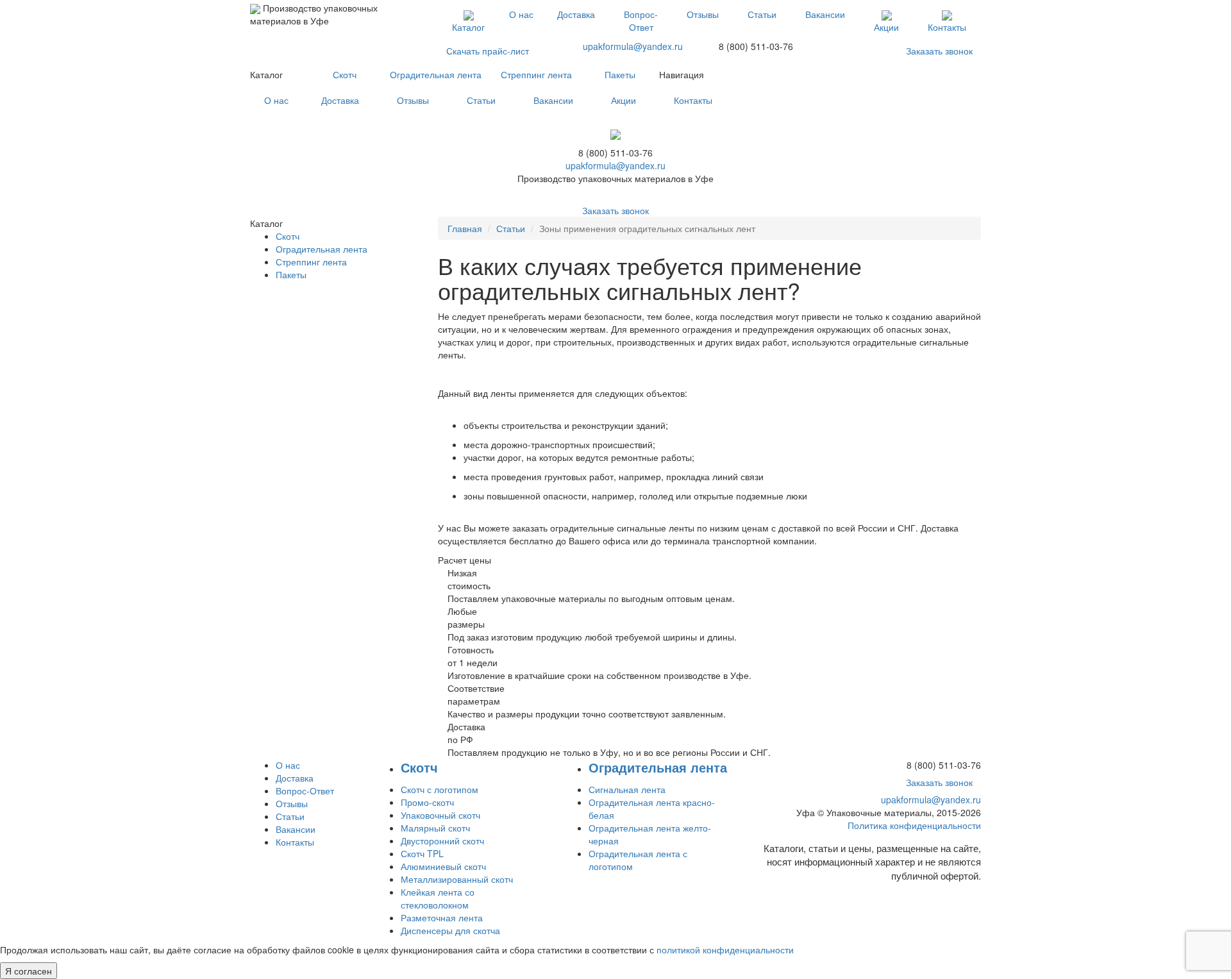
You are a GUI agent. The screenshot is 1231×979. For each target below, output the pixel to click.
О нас (521, 14)
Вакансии (825, 14)
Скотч (344, 74)
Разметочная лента (442, 917)
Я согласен (28, 970)
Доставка (576, 14)
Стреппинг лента (536, 74)
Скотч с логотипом (439, 789)
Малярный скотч (435, 827)
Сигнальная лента (627, 789)
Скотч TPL (422, 853)
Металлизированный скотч (457, 879)
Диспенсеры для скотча (450, 930)
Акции (886, 27)
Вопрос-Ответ (641, 20)
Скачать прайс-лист (487, 50)
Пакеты (620, 74)
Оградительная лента (436, 74)
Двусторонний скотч (442, 840)
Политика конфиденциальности (914, 825)
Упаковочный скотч (440, 814)
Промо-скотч (427, 802)
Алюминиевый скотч (443, 866)
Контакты (947, 27)
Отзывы (703, 14)
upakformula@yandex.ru (633, 46)
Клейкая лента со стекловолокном (437, 898)
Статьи (762, 14)
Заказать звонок (939, 50)
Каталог (468, 27)
